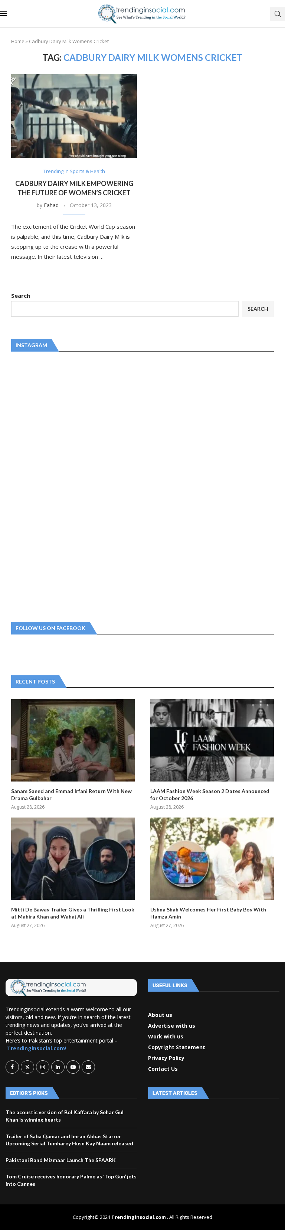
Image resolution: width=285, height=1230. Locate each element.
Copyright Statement (176, 1047)
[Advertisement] (66, 485)
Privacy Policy (166, 1058)
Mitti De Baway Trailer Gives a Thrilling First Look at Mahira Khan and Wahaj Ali (72, 913)
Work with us (165, 1036)
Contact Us (163, 1068)
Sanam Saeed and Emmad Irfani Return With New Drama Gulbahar (71, 795)
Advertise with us (171, 1025)
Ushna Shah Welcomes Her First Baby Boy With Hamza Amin (208, 913)
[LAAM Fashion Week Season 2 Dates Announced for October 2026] (212, 740)
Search (20, 295)
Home (17, 41)
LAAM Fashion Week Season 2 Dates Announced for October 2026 (209, 795)
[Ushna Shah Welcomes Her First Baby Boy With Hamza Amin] (212, 859)
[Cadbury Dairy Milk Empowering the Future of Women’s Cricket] (74, 116)
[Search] (277, 14)
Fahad (51, 205)
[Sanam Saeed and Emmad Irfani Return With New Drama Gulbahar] (73, 740)
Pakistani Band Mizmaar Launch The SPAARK (61, 1160)
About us (160, 1015)
